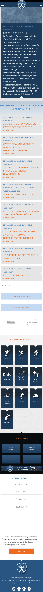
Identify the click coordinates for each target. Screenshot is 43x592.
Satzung (31, 458)
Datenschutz (26, 583)
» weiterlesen (9, 130)
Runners (21, 401)
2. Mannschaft (20, 188)
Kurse (21, 358)
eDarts (21, 379)
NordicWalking (7, 402)
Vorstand (11, 458)
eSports (36, 401)
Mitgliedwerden (11, 448)
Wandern (36, 358)
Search (40, 4)
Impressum (16, 583)
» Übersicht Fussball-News (21, 296)
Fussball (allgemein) (11, 191)
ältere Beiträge (9, 286)
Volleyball (7, 422)
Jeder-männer (35, 380)
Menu (2, 4)
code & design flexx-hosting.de (21, 577)
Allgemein (32, 188)
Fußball (7, 358)
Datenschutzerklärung (20, 537)
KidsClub (7, 379)
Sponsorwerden (32, 448)
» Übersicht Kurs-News (21, 307)
